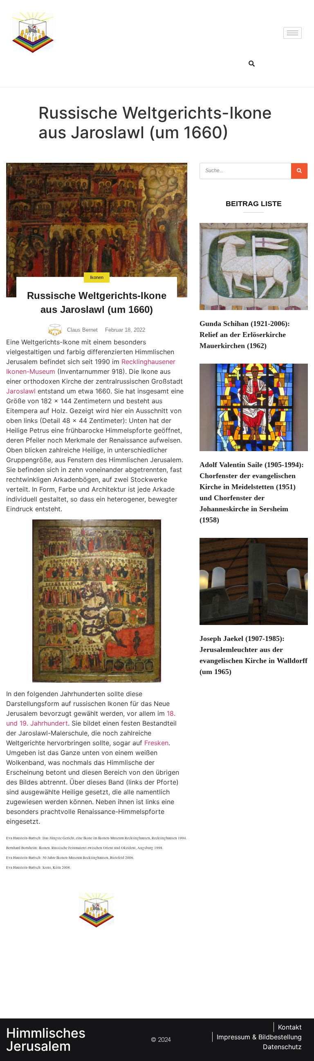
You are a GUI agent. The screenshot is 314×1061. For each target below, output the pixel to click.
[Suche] (299, 171)
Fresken (156, 743)
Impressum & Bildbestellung (259, 1037)
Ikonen (96, 277)
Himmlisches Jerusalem (45, 1039)
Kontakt (290, 1027)
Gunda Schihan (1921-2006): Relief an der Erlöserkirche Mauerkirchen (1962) (245, 334)
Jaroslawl (21, 391)
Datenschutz (282, 1047)
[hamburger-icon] (292, 33)
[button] (252, 63)
